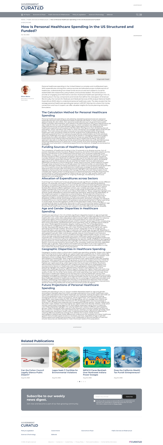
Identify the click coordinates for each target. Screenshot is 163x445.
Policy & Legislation (79, 14)
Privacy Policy (80, 442)
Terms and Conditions (92, 442)
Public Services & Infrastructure (59, 14)
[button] (77, 381)
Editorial (110, 14)
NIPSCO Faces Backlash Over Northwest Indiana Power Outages (94, 372)
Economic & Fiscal (39, 14)
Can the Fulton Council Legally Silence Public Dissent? (32, 372)
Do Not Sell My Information (109, 442)
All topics (27, 14)
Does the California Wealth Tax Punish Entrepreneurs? (127, 371)
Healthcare (26, 22)
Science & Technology (96, 14)
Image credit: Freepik (103, 79)
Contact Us (59, 442)
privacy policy (118, 404)
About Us (51, 442)
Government (55, 431)
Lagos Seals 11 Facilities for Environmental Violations (65, 371)
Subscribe (129, 396)
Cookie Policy (69, 442)
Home (23, 19)
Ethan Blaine (25, 96)
